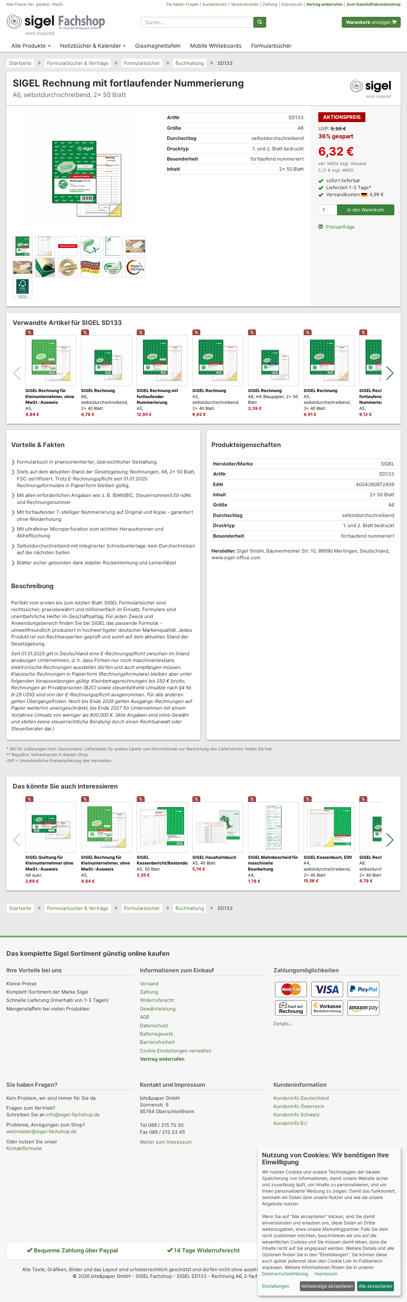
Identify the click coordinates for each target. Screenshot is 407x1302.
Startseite (20, 63)
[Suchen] (259, 22)
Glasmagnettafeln (158, 46)
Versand (149, 984)
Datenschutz (154, 1026)
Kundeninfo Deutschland (301, 1098)
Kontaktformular (24, 1148)
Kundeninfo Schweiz (296, 1115)
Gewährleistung (158, 1009)
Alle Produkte (29, 46)
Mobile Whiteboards (216, 46)
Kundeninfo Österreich (298, 1106)
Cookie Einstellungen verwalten (175, 1051)
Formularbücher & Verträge (77, 63)
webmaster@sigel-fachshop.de (41, 1131)
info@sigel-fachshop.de (73, 1115)
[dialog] (329, 1221)
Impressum (291, 4)
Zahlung (270, 4)
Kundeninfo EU (290, 1123)
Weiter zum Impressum (166, 1142)
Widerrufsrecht (157, 1000)
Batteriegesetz (156, 1034)
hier (268, 749)
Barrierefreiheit (157, 1042)
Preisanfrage (340, 227)
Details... (283, 1024)
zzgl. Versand (353, 163)
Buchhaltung (190, 63)
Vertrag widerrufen (324, 4)
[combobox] (197, 22)
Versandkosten (245, 4)
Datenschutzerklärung (285, 1273)
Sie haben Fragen (182, 4)
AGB (144, 1017)
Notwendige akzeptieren (327, 1286)
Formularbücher (271, 46)
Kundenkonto (215, 4)
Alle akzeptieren (375, 1286)
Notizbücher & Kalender (91, 46)
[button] (390, 374)
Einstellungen (275, 1286)
